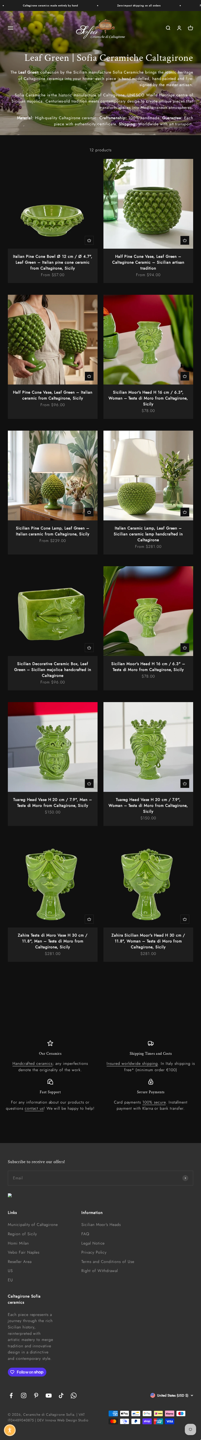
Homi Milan (18, 1243)
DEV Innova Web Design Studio (62, 1420)
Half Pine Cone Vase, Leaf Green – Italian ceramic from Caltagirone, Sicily (52, 395)
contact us (34, 1108)
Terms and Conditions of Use (107, 1261)
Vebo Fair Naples (23, 1252)
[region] (100, 1076)
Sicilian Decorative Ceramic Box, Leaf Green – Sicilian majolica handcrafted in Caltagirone (52, 669)
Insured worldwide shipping (132, 1063)
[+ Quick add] (89, 240)
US (10, 1270)
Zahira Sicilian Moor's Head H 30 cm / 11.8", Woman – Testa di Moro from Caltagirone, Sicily (148, 941)
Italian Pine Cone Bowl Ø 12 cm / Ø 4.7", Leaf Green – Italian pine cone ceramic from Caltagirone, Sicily (52, 262)
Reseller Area (19, 1261)
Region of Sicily (22, 1234)
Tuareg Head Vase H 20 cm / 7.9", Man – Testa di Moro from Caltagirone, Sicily (52, 802)
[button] (10, 1430)
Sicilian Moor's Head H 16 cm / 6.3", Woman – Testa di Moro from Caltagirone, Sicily (148, 398)
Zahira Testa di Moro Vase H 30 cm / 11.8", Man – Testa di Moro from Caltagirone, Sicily (53, 941)
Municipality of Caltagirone (33, 1224)
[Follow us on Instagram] (23, 1395)
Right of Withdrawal (99, 1270)
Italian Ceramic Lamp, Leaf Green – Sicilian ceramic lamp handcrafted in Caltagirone (148, 534)
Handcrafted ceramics (32, 1063)
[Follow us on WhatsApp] (73, 1395)
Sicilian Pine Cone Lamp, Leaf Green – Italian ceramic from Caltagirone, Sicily (53, 531)
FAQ (85, 1234)
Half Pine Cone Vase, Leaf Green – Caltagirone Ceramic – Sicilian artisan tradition (148, 262)
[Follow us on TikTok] (61, 1395)
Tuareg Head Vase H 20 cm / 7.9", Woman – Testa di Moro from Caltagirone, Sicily (148, 805)
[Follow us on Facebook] (11, 1395)
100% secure (154, 1102)
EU (10, 1280)
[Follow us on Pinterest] (36, 1395)
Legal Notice (93, 1243)
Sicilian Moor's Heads (101, 1224)
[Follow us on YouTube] (48, 1395)
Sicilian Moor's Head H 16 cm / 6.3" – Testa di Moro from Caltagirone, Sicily (148, 666)
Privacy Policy (94, 1252)
